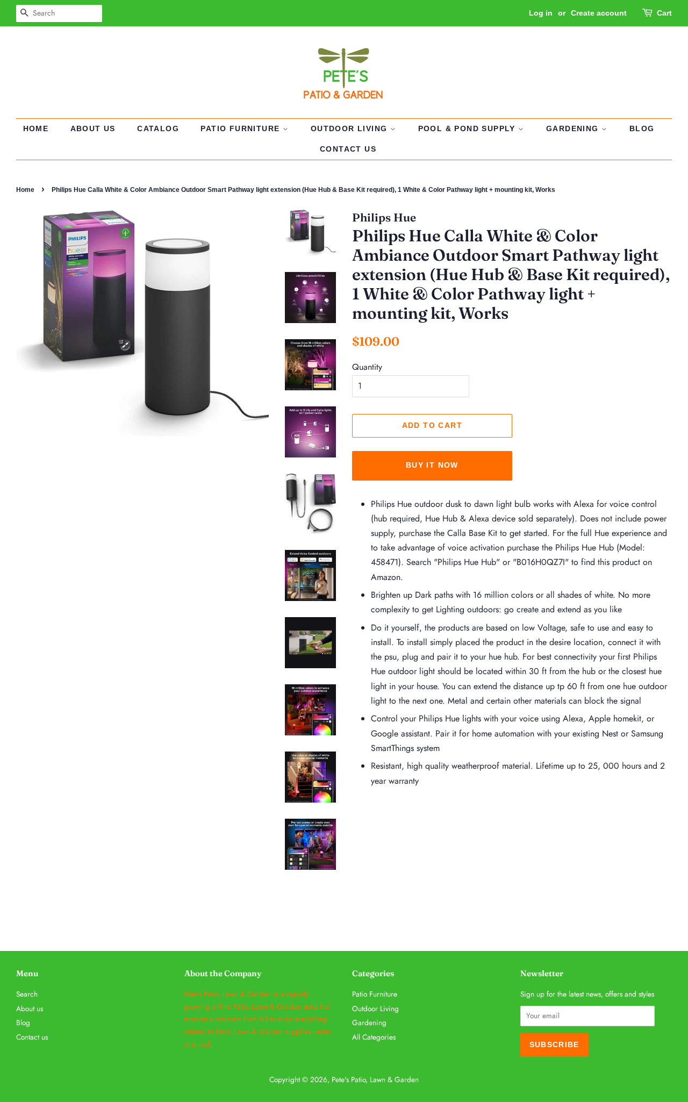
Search (27, 994)
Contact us (348, 149)
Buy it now (432, 465)
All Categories (374, 1037)
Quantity (367, 367)
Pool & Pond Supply (468, 128)
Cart (664, 13)
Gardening (573, 128)
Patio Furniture (241, 128)
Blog (642, 128)
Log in (541, 13)
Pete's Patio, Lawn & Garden (375, 1079)
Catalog (158, 128)
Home (36, 128)
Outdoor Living (350, 128)
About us (93, 128)
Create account (599, 13)
